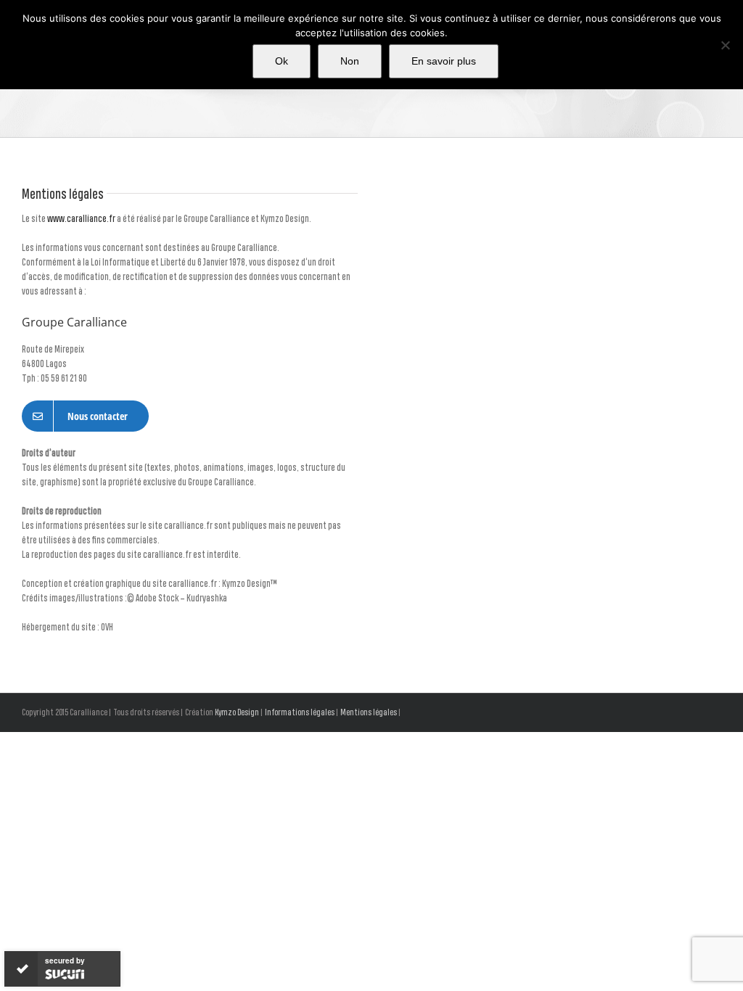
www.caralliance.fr (81, 219)
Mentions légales (368, 713)
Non (349, 61)
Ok (281, 61)
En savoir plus (443, 61)
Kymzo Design (237, 713)
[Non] (725, 45)
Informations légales (299, 713)
